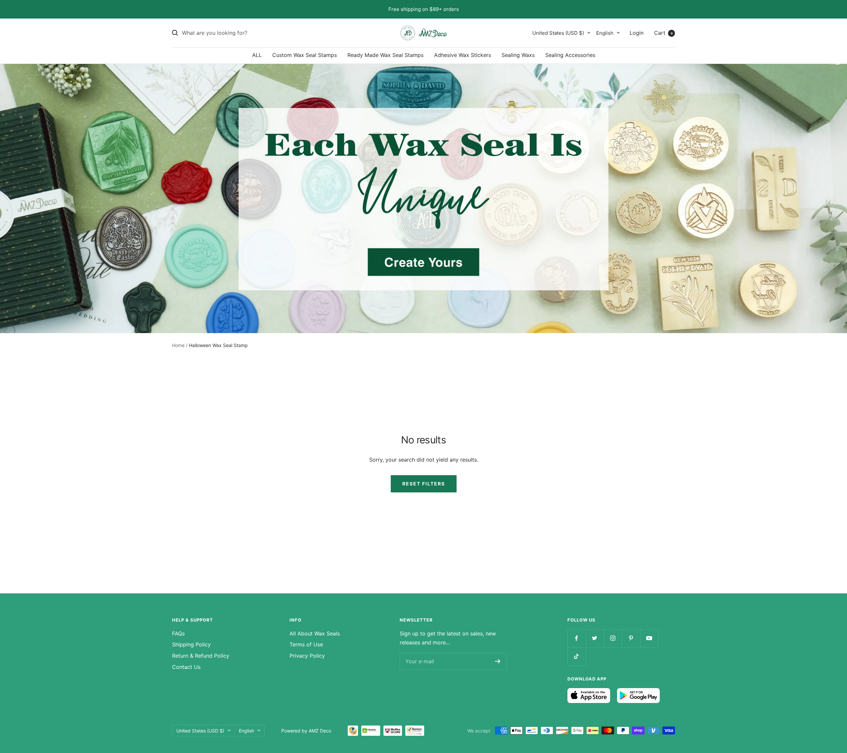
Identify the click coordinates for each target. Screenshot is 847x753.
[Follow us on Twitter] (595, 638)
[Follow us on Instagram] (613, 638)
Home (178, 345)
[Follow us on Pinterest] (631, 638)
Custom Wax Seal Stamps (304, 55)
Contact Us (186, 667)
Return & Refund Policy (200, 655)
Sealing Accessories (570, 55)
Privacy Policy (307, 655)
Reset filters (423, 483)
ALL (257, 55)
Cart (663, 32)
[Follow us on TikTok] (576, 656)
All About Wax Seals (315, 633)
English (604, 32)
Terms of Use (306, 644)
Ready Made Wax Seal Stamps (385, 55)
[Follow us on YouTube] (649, 638)
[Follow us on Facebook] (576, 638)
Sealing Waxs (518, 55)
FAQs (178, 633)
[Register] (498, 661)
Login (637, 32)
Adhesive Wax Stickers (462, 55)
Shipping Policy (191, 644)
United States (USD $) (558, 32)
